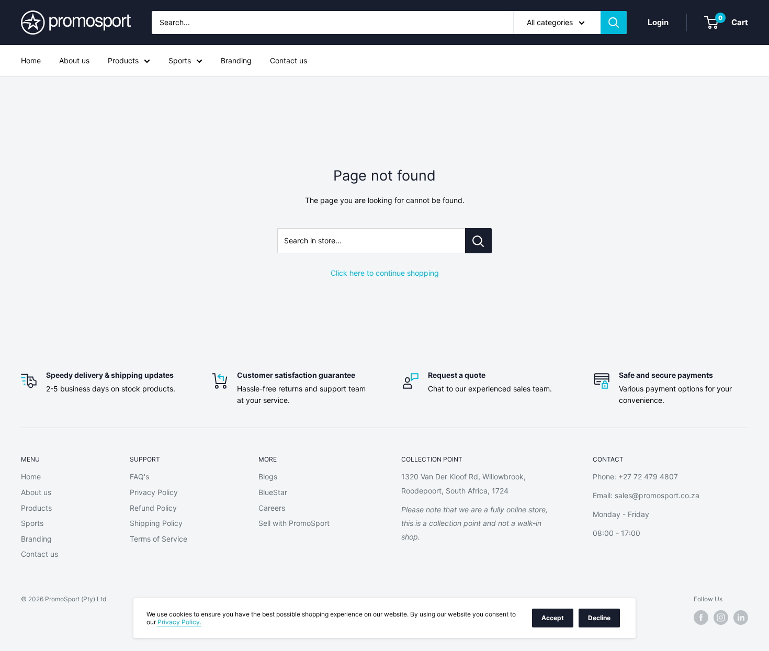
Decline (599, 618)
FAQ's (139, 476)
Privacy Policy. (179, 622)
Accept (552, 618)
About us (74, 60)
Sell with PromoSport (294, 523)
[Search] (614, 22)
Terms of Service (158, 538)
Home (31, 60)
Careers (271, 507)
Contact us (288, 60)
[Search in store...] (478, 240)
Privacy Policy (154, 492)
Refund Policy (153, 507)
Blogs (267, 476)
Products (123, 60)
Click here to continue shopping (385, 272)
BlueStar (272, 492)
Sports (179, 60)
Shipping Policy (156, 523)
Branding (236, 60)
